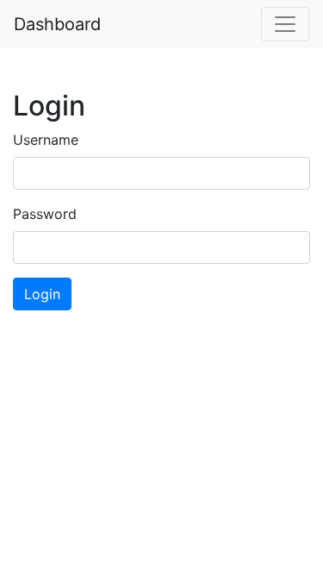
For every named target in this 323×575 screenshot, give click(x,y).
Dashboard (57, 24)
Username (45, 139)
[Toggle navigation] (285, 24)
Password (45, 213)
